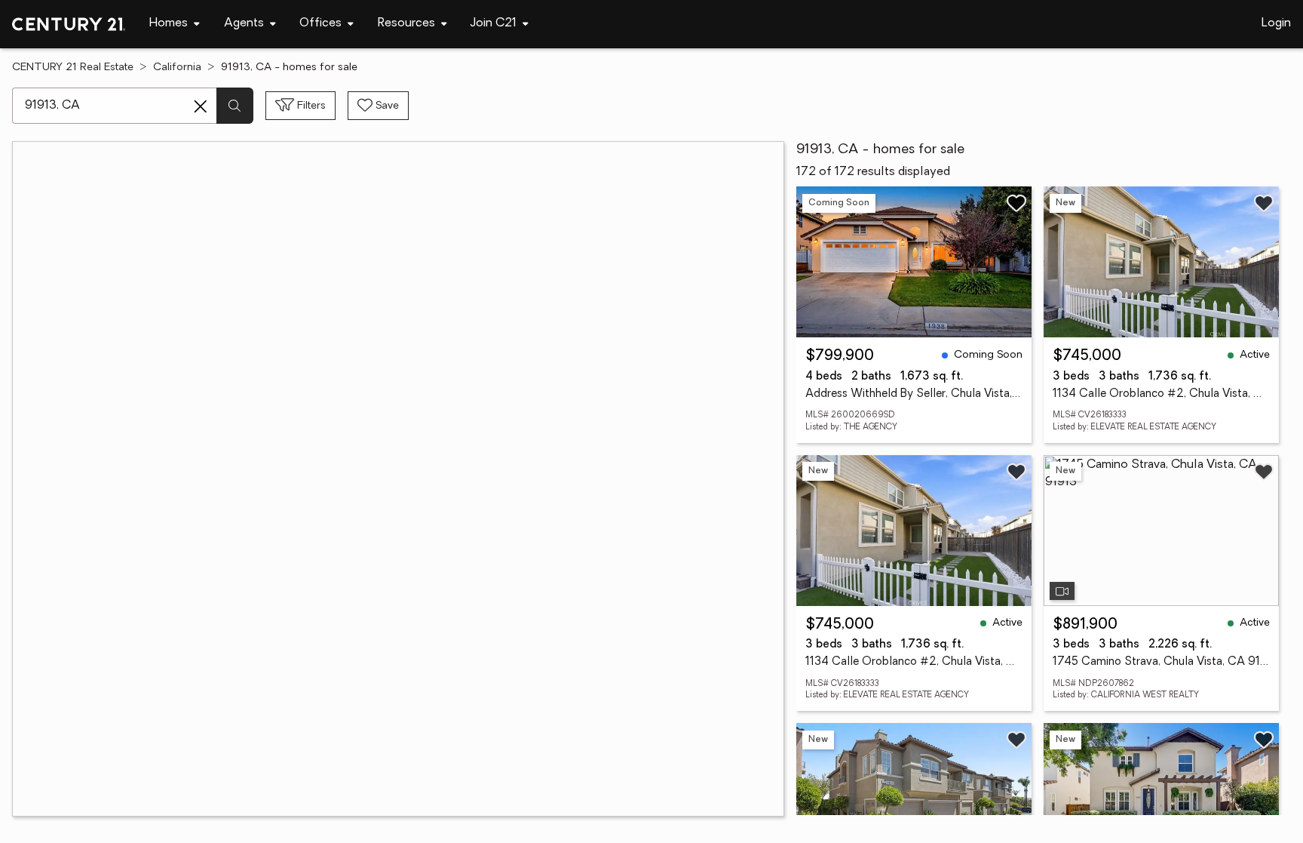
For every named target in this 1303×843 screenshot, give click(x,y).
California (177, 67)
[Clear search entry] (200, 106)
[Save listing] (1016, 203)
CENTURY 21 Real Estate (72, 67)
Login (1276, 23)
